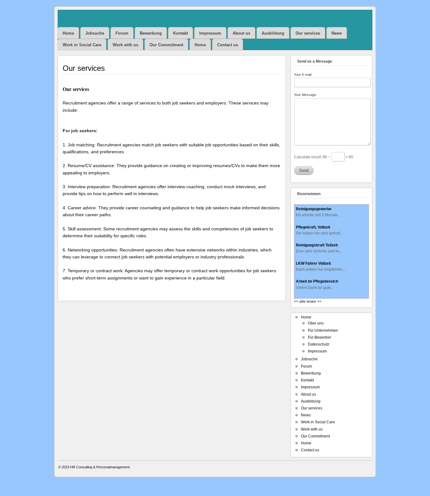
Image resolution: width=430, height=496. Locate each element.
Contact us (227, 44)
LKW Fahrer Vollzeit (313, 263)
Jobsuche (94, 33)
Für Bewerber (319, 337)
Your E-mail (302, 74)
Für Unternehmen (323, 330)
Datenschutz (318, 344)
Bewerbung (151, 33)
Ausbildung (273, 33)
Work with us (125, 44)
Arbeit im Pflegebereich (317, 281)
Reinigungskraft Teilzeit (317, 245)
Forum (122, 33)
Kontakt (180, 33)
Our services (308, 33)
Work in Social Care (82, 44)
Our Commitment (166, 44)
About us (241, 33)
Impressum (210, 33)
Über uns (316, 323)
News (336, 33)
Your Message (305, 95)
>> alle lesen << (307, 301)
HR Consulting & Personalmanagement (100, 467)
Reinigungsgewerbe (313, 209)
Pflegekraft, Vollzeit (313, 227)
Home (68, 33)
